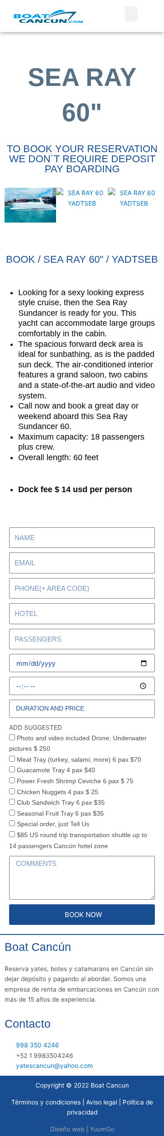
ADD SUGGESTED (35, 727)
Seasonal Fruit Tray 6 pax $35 (60, 813)
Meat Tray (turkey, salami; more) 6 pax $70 (79, 759)
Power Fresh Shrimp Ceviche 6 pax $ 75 (75, 781)
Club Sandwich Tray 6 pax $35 (61, 802)
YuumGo (102, 1129)
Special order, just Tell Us (53, 824)
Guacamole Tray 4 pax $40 (56, 770)
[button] (131, 13)
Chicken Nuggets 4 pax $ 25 (57, 792)
